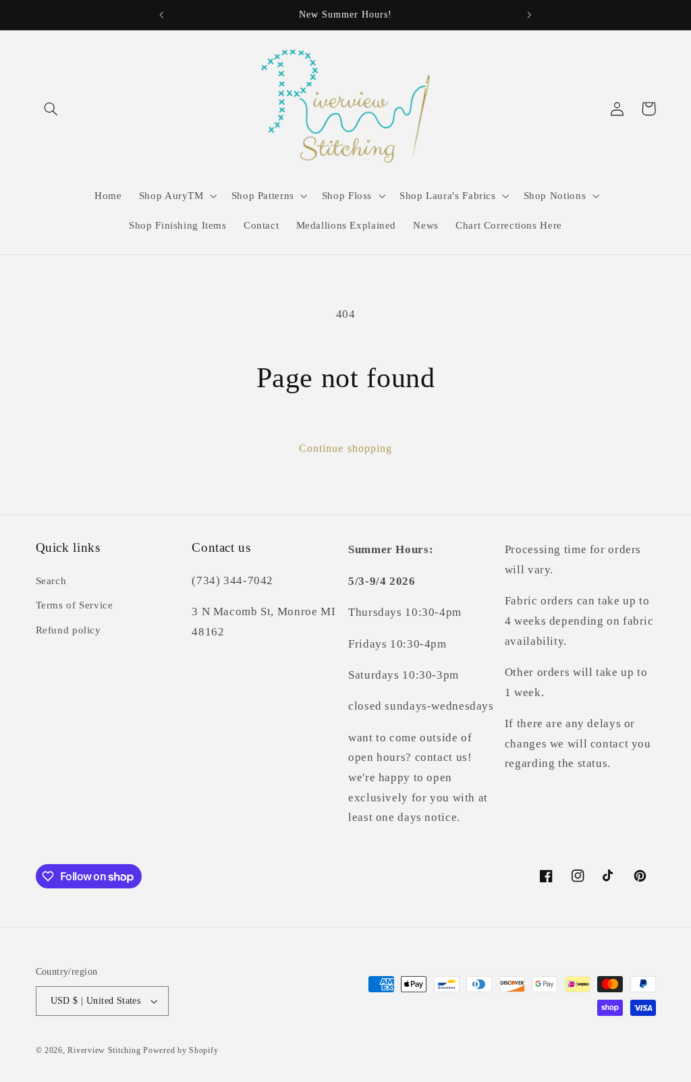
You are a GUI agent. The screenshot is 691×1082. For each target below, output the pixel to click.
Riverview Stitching (103, 1050)
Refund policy (68, 630)
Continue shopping (345, 448)
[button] (51, 108)
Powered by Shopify (180, 1050)
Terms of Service (74, 605)
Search (51, 580)
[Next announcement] (530, 15)
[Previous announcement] (161, 15)
